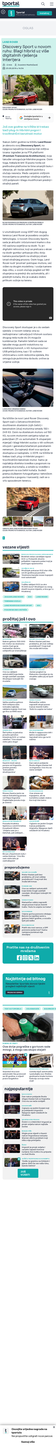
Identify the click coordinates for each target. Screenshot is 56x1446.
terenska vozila (12, 601)
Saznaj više (28, 1441)
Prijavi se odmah (14, 992)
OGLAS (28, 28)
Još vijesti (25, 1173)
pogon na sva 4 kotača (15, 610)
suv (30, 597)
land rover (41, 597)
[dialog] (28, 1435)
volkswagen (32, 1009)
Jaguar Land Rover (13, 597)
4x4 (38, 605)
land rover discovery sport (18, 605)
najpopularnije (18, 1089)
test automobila (12, 1009)
